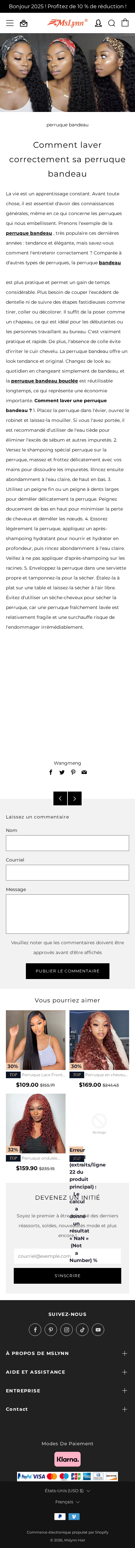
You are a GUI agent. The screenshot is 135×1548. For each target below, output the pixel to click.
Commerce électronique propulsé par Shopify (67, 1532)
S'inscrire (68, 1275)
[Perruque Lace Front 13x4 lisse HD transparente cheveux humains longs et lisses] (36, 1040)
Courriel (15, 860)
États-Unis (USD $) (64, 1490)
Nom (11, 830)
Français (64, 1501)
